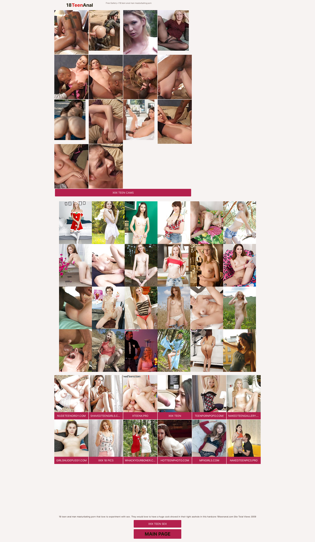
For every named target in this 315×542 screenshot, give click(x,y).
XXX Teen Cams (123, 192)
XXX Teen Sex (157, 523)
